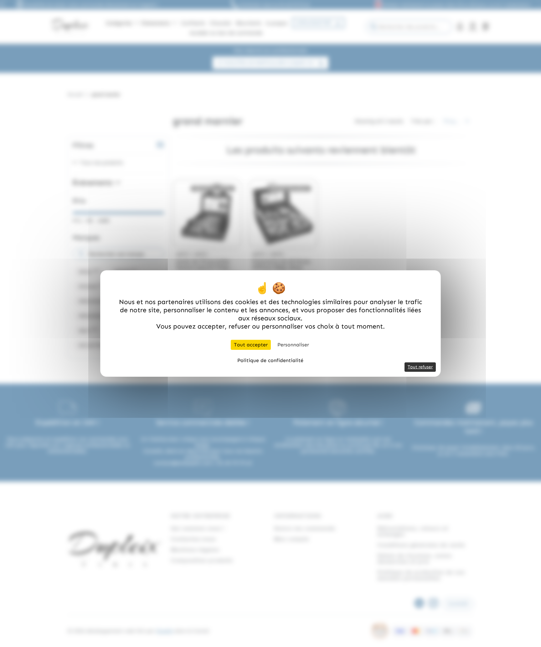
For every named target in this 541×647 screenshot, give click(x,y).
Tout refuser (420, 367)
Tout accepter (251, 345)
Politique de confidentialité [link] (270, 360)
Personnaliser (293, 345)
